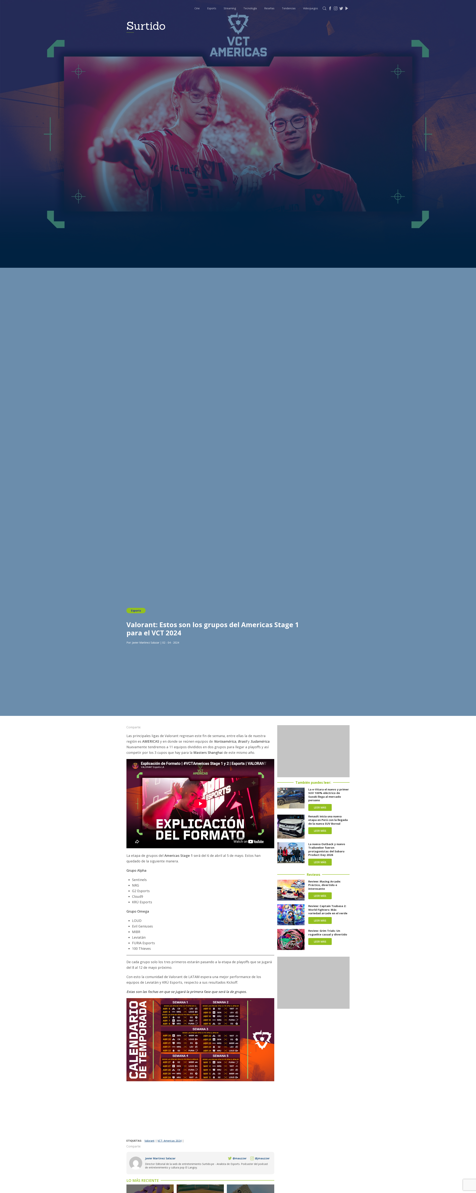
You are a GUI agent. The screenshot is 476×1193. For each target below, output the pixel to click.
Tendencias (289, 8)
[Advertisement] (200, 1111)
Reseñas (269, 8)
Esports (211, 8)
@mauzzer (240, 1158)
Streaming (230, 8)
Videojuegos (310, 8)
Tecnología (250, 8)
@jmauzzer (262, 1158)
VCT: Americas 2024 (169, 1140)
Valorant (149, 1140)
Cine (197, 8)
